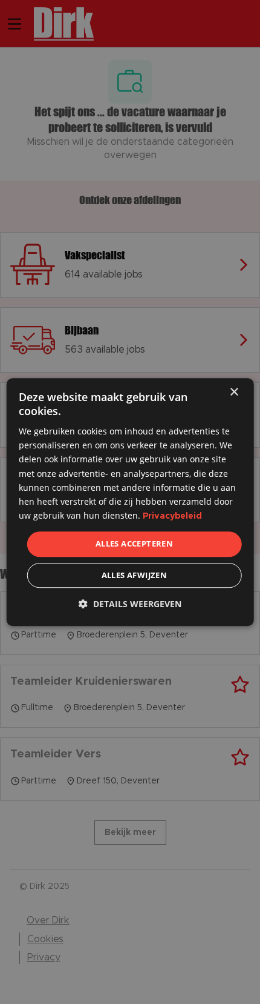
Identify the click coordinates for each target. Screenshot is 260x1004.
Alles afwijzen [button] (134, 575)
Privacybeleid (172, 516)
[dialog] (130, 502)
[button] (130, 604)
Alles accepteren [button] (134, 544)
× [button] (233, 392)
